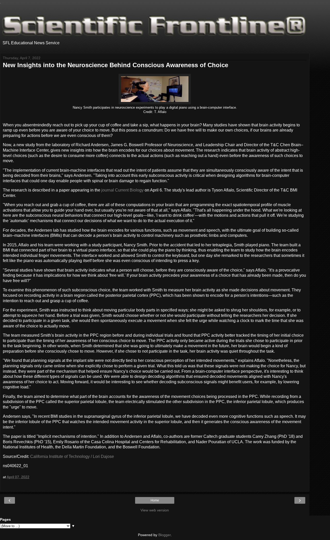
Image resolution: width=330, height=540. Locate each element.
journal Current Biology (122, 190)
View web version (155, 510)
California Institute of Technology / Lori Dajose (72, 456)
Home (155, 500)
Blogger (164, 535)
